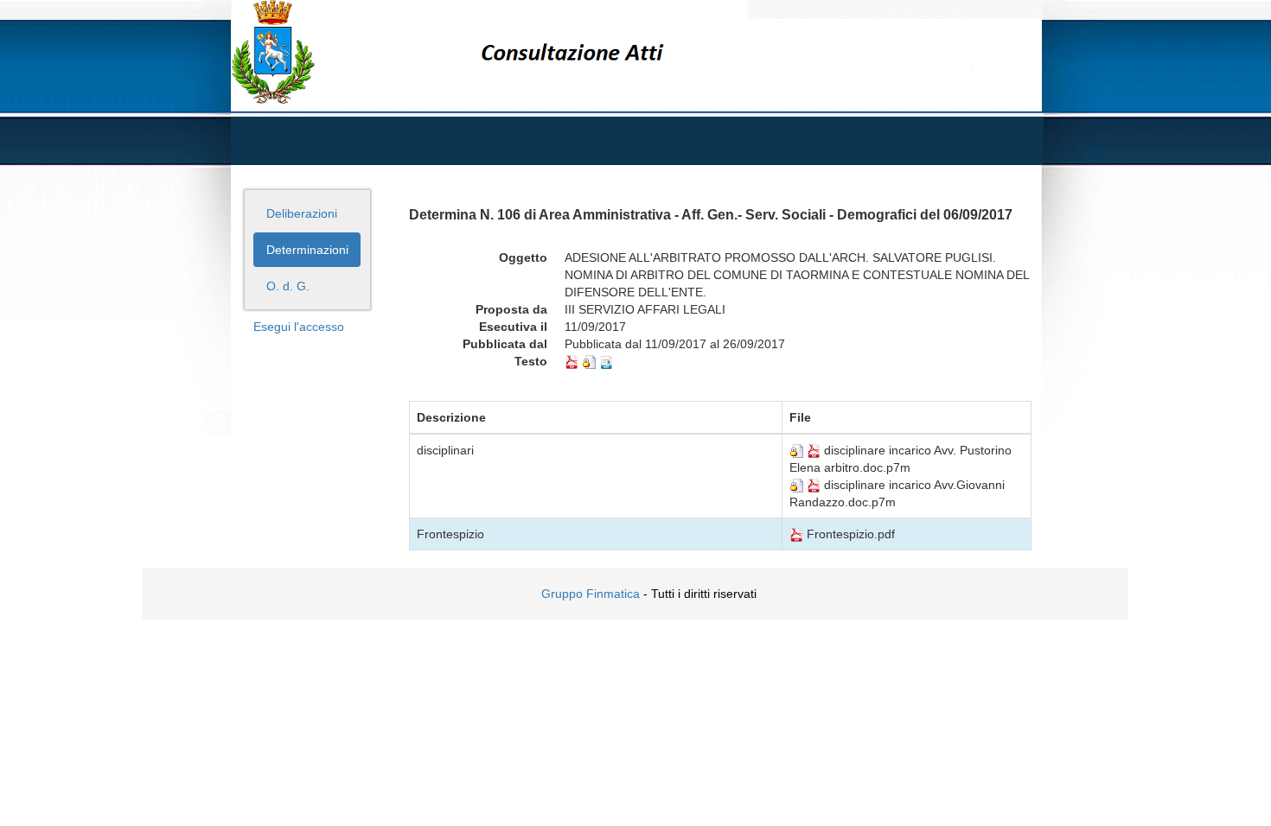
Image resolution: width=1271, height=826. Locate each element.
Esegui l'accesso (298, 327)
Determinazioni (307, 250)
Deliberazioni (301, 213)
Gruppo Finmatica (590, 593)
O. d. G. (288, 286)
